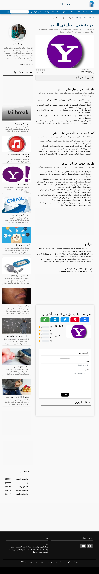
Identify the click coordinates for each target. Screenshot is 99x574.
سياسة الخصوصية (60, 562)
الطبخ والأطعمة (61, 12)
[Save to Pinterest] (74, 319)
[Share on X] (65, 319)
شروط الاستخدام (73, 562)
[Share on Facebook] (84, 319)
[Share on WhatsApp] (45, 319)
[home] (91, 12)
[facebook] (90, 546)
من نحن (50, 562)
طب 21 (91, 18)
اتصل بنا (43, 562)
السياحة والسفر (36, 12)
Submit (65, 394)
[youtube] (83, 546)
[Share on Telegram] (54, 319)
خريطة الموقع (34, 562)
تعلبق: (87, 370)
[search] (8, 12)
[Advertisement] (64, 221)
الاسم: (87, 361)
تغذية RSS (24, 562)
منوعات (72, 12)
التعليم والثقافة (49, 12)
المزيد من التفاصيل (26, 64)
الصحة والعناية (82, 12)
